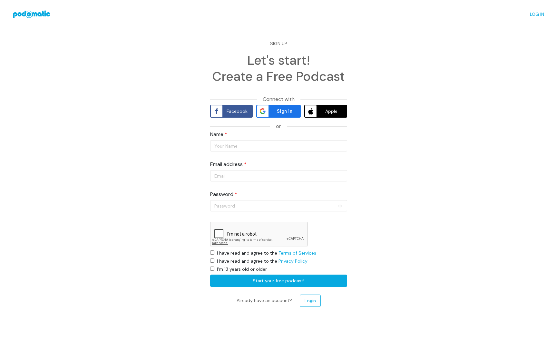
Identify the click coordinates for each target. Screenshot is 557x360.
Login (310, 301)
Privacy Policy (293, 261)
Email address (226, 164)
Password (221, 194)
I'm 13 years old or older (242, 269)
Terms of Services (297, 253)
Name (216, 134)
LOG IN (537, 14)
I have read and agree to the (266, 253)
